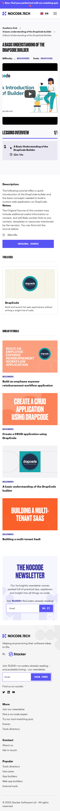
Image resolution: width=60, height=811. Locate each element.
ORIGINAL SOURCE (28, 243)
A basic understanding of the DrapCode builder (27, 31)
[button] (44, 13)
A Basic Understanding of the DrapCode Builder (27, 35)
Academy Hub (9, 28)
